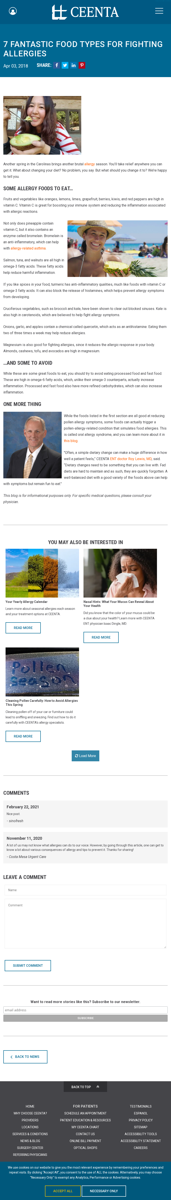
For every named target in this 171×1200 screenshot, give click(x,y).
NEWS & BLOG (30, 1141)
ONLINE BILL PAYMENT (85, 1141)
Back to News (27, 1057)
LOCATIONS (30, 1127)
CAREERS (141, 1148)
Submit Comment (28, 966)
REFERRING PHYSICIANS (30, 1155)
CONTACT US (85, 1134)
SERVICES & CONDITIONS (30, 1134)
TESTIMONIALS (141, 1106)
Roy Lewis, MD (140, 459)
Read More (23, 628)
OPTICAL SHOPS (85, 1148)
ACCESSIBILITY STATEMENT (141, 1141)
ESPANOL (141, 1113)
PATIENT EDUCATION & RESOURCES (85, 1120)
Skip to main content (163, 1)
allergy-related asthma (28, 248)
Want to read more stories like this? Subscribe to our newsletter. (85, 1002)
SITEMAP (140, 1127)
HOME (30, 1106)
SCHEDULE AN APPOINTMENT (85, 1113)
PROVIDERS (30, 1120)
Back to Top (81, 1087)
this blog (70, 441)
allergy (89, 164)
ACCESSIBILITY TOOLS (141, 1134)
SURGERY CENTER (30, 1148)
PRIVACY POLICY (141, 1120)
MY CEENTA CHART (85, 1127)
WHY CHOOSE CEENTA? (30, 1113)
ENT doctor (118, 459)
